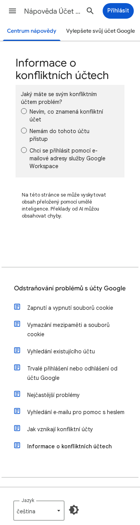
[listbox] (39, 510)
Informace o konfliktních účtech (69, 446)
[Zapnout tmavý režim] (74, 509)
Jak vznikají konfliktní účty (60, 429)
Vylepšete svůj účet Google (100, 31)
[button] (12, 11)
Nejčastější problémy (53, 395)
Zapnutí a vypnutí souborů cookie (70, 307)
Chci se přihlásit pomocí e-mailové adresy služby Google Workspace (67, 158)
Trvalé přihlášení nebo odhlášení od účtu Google (72, 373)
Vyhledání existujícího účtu (61, 351)
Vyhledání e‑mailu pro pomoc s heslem (75, 412)
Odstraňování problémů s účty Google (70, 288)
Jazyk (27, 500)
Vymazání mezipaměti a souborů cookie (68, 329)
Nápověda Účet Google (53, 11)
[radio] (24, 111)
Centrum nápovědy (31, 31)
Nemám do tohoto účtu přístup (59, 135)
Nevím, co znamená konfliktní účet (66, 115)
